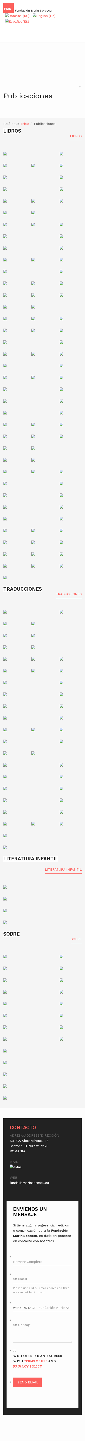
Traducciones (69, 594)
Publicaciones (28, 95)
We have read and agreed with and (37, 1361)
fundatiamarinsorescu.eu (29, 1183)
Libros (76, 136)
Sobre (76, 939)
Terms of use (35, 1361)
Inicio (25, 124)
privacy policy (27, 1366)
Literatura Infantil (63, 869)
